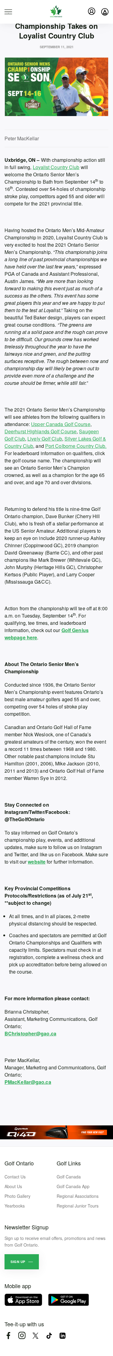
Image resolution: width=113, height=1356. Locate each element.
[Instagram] (22, 1335)
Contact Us (15, 1177)
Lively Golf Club (44, 438)
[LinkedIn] (62, 1335)
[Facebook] (8, 1335)
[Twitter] (35, 1335)
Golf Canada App (73, 1186)
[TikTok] (49, 1335)
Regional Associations (78, 1196)
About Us (13, 1186)
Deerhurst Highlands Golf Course (41, 431)
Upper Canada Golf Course (60, 424)
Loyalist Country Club (56, 167)
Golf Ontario (19, 1163)
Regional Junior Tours (78, 1206)
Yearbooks (15, 1206)
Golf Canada (69, 1177)
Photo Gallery (17, 1196)
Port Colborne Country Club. (76, 445)
